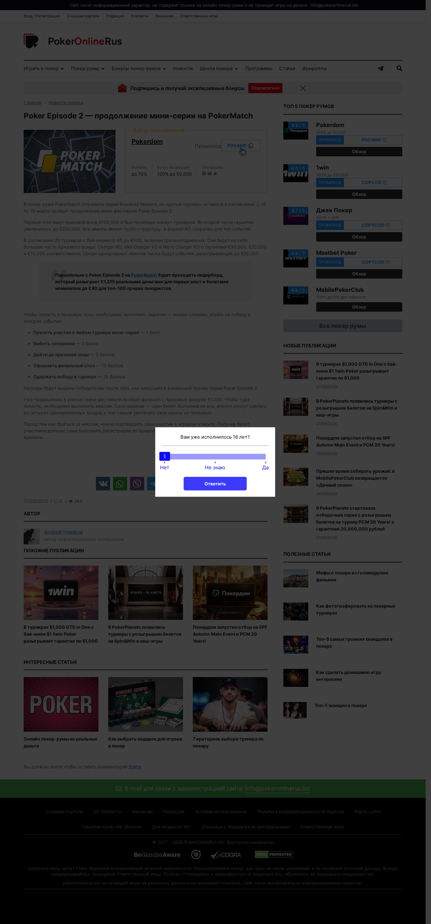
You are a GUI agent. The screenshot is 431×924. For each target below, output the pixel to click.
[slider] (164, 456)
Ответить (215, 483)
